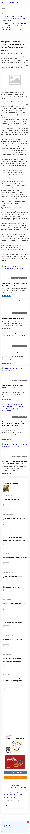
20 (14, 797)
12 (11, 795)
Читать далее (6, 296)
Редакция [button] (5, 27)
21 (17, 797)
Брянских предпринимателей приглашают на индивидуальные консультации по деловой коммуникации (13, 424)
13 (14, 795)
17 (4, 797)
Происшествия (14, 18)
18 (7, 797)
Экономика (22, 16)
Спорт (6, 18)
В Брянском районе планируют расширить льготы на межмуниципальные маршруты (12, 387)
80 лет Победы (18, 23)
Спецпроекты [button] (6, 20)
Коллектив (23, 30)
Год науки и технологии (17, 24)
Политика (14, 16)
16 (24, 795)
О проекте (7, 825)
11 (7, 795)
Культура (22, 18)
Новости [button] (5, 14)
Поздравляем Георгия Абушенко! (13, 318)
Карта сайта (7, 827)
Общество (7, 16)
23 (24, 797)
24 (4, 800)
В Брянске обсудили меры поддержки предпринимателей (14, 284)
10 (4, 795)
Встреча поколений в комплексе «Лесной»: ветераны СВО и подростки (14, 352)
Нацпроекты (8, 23)
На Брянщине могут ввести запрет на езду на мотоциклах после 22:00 (14, 462)
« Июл (5, 805)
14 (17, 795)
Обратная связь (14, 30)
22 (21, 797)
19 (11, 797)
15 (21, 795)
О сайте (5, 30)
